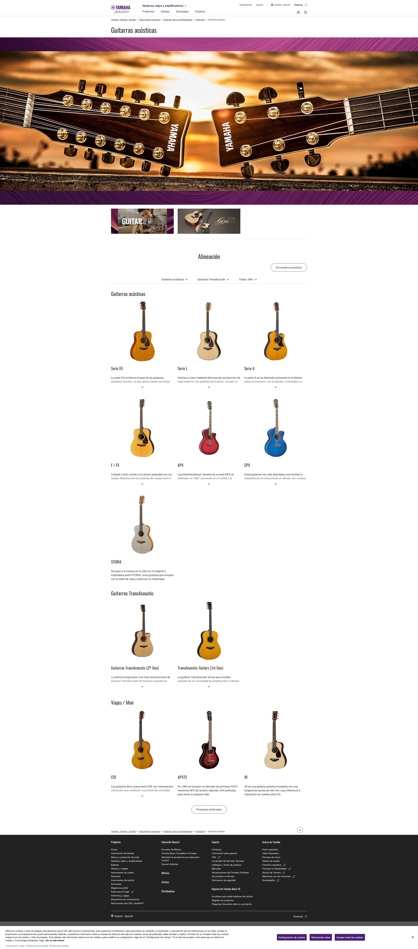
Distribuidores (246, 4)
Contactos (216, 849)
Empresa (298, 4)
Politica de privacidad (37, 945)
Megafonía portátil (119, 887)
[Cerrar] (412, 937)
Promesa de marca (271, 857)
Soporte (259, 4)
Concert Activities (169, 864)
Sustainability (268, 880)
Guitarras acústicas (173, 279)
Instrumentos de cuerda (122, 872)
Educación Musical (170, 842)
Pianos (114, 849)
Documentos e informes (223, 876)
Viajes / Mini (246, 279)
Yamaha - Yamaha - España (123, 19)
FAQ (214, 857)
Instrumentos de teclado (122, 853)
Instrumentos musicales (149, 19)
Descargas (182, 11)
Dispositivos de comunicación (125, 899)
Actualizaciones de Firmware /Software (230, 872)
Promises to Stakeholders (274, 868)
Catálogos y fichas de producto (226, 864)
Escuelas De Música (171, 849)
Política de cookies (59, 945)
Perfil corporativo (270, 849)
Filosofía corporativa (271, 864)
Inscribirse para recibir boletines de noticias (232, 896)
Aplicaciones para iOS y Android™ (127, 903)
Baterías (115, 864)
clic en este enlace (54, 940)
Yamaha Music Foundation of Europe (178, 853)
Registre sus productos (223, 900)
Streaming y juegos (120, 895)
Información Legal (15, 945)
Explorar (200, 11)
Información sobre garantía (224, 853)
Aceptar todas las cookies (350, 937)
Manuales (216, 868)
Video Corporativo (270, 853)
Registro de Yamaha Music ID (226, 889)
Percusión (116, 876)
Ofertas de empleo (271, 860)
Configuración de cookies (292, 937)
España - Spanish (282, 4)
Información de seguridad (224, 880)
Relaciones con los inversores (276, 876)
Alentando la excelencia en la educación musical (180, 859)
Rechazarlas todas (320, 937)
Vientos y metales (119, 868)
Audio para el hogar (120, 891)
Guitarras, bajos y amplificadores (163, 6)
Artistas (165, 11)
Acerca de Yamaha (271, 842)
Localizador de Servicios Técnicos (228, 860)
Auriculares (116, 883)
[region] (209, 937)
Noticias (165, 873)
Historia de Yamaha (271, 872)
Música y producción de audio (125, 857)
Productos (148, 11)
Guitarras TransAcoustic (211, 279)
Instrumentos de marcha (122, 880)
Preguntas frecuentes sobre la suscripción (232, 904)
